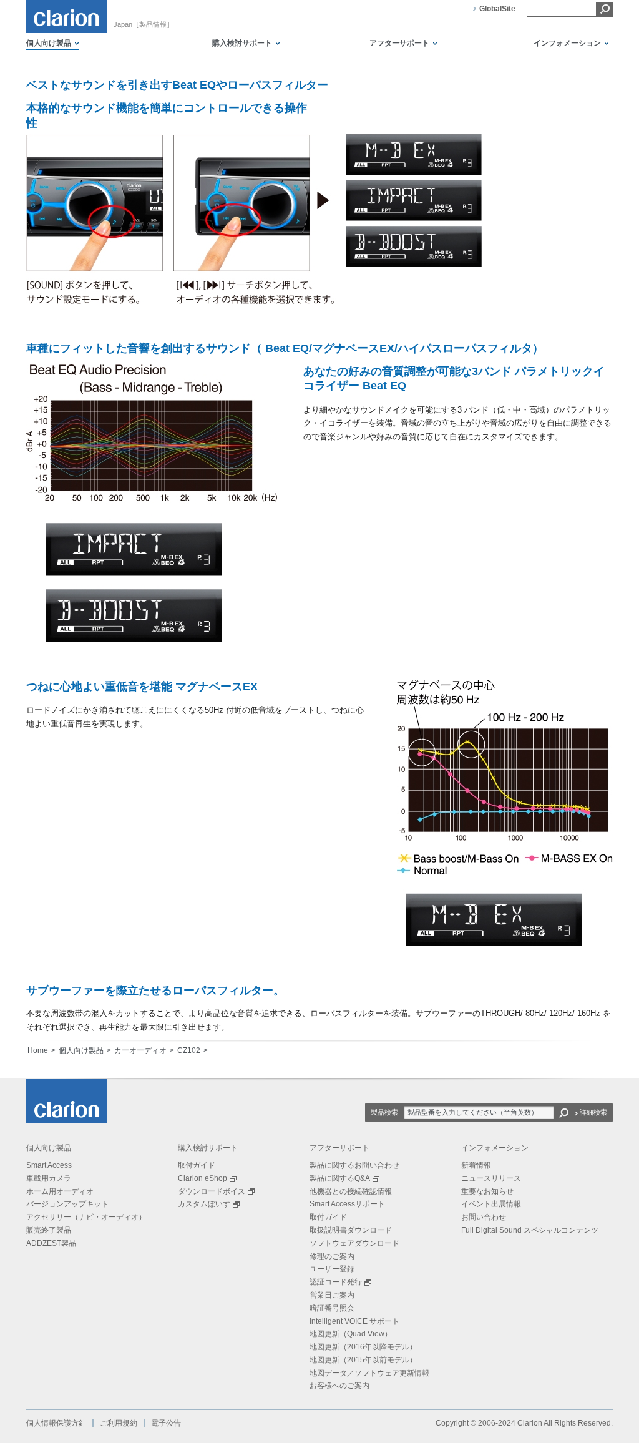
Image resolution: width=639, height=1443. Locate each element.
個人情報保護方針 (56, 1423)
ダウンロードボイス (211, 1191)
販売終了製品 (48, 1230)
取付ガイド (196, 1165)
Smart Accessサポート (347, 1204)
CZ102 (188, 1050)
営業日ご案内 (332, 1295)
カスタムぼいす (204, 1204)
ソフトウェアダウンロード (354, 1243)
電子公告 (166, 1423)
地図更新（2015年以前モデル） (363, 1360)
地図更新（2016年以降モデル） (363, 1347)
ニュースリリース (491, 1178)
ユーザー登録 (332, 1268)
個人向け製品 (81, 1050)
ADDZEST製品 (51, 1243)
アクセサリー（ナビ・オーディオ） (86, 1217)
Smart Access (49, 1165)
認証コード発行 (336, 1282)
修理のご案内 (332, 1256)
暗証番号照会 (332, 1308)
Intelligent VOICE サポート (354, 1321)
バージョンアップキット (67, 1204)
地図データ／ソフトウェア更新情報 (369, 1373)
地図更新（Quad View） (351, 1333)
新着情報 (476, 1165)
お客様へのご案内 (339, 1385)
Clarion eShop (202, 1178)
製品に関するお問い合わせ (354, 1165)
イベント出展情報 (491, 1204)
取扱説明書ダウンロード (351, 1230)
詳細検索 (593, 1112)
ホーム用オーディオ (60, 1191)
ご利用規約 (118, 1423)
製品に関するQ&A (340, 1178)
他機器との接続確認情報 (351, 1191)
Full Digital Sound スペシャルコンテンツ (529, 1230)
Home (37, 1050)
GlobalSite (497, 8)
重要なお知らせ (487, 1191)
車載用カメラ (48, 1178)
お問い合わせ (483, 1217)
